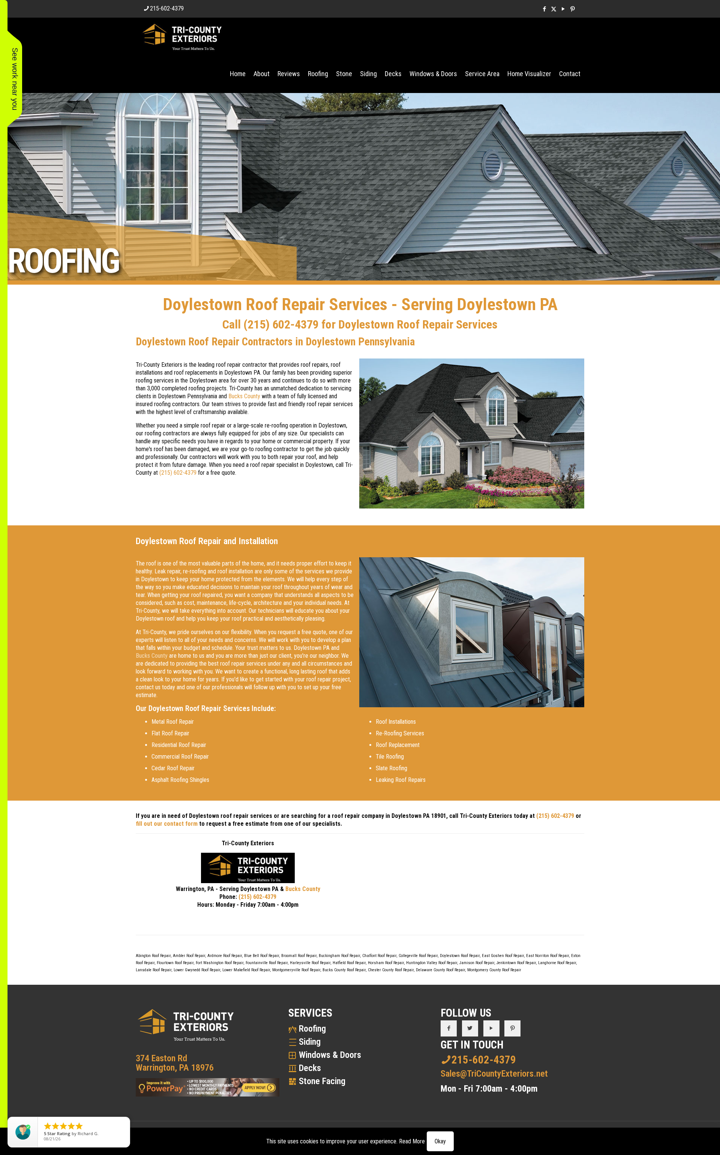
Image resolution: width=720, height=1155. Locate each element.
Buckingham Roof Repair (339, 955)
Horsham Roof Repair (386, 962)
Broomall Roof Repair (298, 955)
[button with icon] (449, 1028)
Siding (310, 1041)
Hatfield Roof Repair (349, 962)
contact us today (155, 687)
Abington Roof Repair (153, 955)
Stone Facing (322, 1081)
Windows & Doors (330, 1055)
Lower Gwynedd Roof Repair (197, 970)
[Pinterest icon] (572, 9)
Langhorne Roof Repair (557, 962)
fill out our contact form (167, 823)
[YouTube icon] (563, 9)
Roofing (312, 1028)
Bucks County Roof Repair (344, 970)
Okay (440, 1141)
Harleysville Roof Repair (310, 962)
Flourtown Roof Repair (175, 962)
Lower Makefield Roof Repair (246, 970)
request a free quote (302, 632)
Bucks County (244, 396)
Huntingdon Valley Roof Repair (431, 962)
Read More (412, 1141)
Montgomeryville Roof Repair (296, 970)
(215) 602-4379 (281, 324)
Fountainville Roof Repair (267, 962)
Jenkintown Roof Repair (516, 962)
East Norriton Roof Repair (547, 955)
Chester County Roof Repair (391, 970)
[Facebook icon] (544, 9)
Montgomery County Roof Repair (494, 970)
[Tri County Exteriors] (182, 36)
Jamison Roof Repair (476, 962)
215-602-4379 (167, 8)
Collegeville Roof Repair (418, 955)
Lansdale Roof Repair (153, 970)
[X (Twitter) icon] (553, 9)
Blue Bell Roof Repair (261, 955)
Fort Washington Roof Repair (219, 962)
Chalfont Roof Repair (379, 955)
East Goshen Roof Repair (503, 955)
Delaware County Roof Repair (440, 970)
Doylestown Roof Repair (460, 955)
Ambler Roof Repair (189, 955)
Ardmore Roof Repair (224, 955)
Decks (310, 1068)
